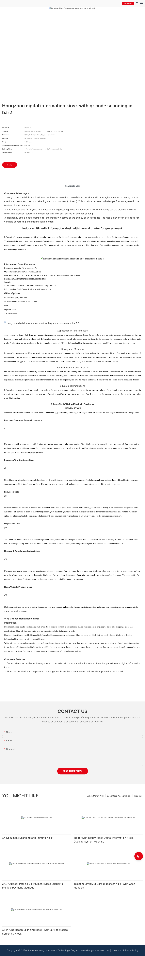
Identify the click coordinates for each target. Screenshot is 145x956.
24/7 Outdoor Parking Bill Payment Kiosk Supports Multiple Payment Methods (32, 885)
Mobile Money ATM (95, 796)
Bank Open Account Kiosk (119, 796)
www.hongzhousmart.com (95, 950)
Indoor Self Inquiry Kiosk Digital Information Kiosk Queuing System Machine (104, 839)
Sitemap (116, 950)
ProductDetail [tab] (72, 186)
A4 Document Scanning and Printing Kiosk (27, 837)
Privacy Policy (130, 950)
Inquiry (9, 165)
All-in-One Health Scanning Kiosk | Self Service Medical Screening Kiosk (35, 931)
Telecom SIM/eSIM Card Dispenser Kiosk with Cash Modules (104, 885)
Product (137, 796)
